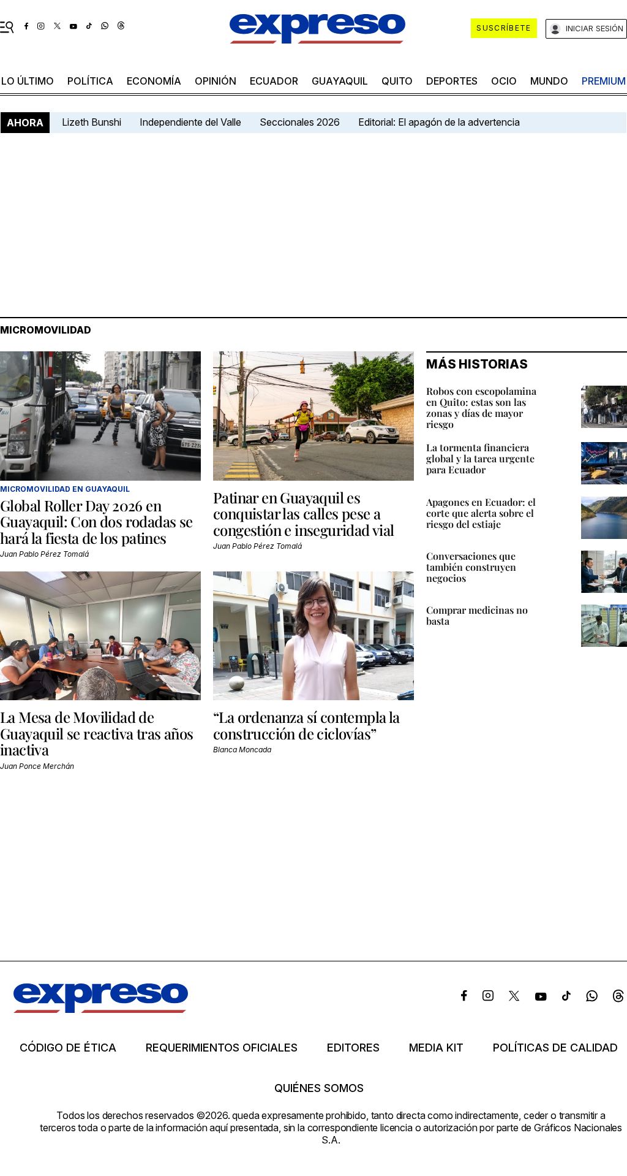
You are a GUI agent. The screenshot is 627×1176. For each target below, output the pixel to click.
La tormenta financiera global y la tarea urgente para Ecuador (480, 458)
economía (154, 80)
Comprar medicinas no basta (477, 615)
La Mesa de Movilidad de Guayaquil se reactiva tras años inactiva (96, 733)
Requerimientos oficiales (222, 1047)
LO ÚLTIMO (27, 80)
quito (397, 80)
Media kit (436, 1047)
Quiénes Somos (319, 1088)
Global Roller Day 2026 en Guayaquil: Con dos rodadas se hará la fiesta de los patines (96, 521)
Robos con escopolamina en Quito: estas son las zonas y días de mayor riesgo (481, 407)
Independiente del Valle (190, 122)
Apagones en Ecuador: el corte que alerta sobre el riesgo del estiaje (481, 512)
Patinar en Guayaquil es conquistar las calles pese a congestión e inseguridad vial (303, 513)
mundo (549, 80)
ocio (504, 80)
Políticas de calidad (555, 1047)
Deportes (452, 80)
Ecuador (274, 80)
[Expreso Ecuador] (100, 1009)
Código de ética (68, 1047)
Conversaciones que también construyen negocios (471, 566)
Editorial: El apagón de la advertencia (439, 122)
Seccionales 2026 (300, 122)
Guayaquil (340, 80)
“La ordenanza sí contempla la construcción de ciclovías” (306, 725)
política (90, 80)
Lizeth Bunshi (91, 122)
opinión (215, 80)
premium (604, 80)
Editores (353, 1047)
